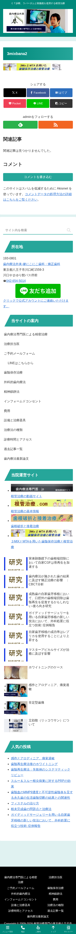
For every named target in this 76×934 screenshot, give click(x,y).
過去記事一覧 (13, 449)
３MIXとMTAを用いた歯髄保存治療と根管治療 (42, 544)
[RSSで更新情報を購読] (55, 125)
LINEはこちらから (21, 363)
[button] (61, 103)
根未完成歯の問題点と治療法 (31, 809)
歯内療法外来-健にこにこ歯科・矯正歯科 (31, 264)
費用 (7, 410)
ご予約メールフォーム (19, 353)
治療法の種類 (13, 429)
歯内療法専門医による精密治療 (26, 334)
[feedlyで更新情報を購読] (20, 125)
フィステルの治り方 (25, 803)
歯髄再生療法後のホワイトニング (34, 764)
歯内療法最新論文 (16, 458)
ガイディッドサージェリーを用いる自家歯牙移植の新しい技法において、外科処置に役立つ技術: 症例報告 (40, 820)
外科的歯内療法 (15, 382)
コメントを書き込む (38, 177)
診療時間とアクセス (18, 439)
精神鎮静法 (11, 391)
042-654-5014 (16, 280)
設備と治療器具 (15, 420)
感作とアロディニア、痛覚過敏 (33, 758)
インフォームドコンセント (22, 401)
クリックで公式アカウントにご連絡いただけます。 (36, 303)
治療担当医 (11, 344)
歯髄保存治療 (13, 372)
